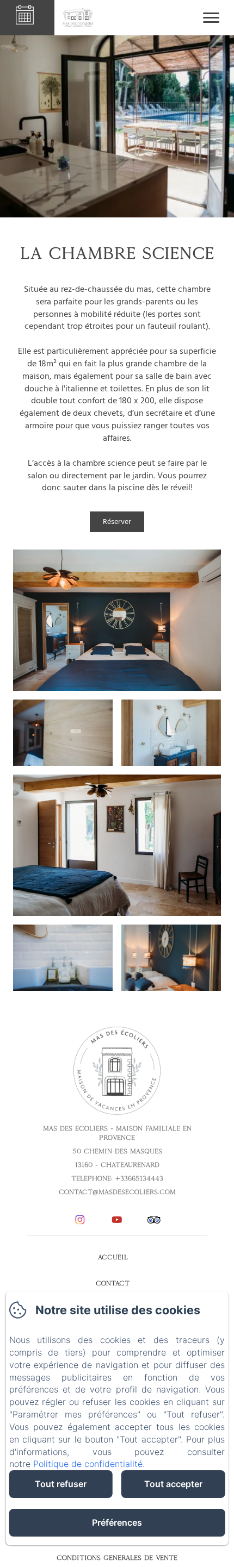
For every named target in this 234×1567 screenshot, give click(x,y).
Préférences (117, 1522)
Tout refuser (61, 1483)
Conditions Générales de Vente (117, 1558)
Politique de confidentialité (88, 1463)
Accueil (113, 1257)
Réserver (117, 521)
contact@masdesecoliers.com (117, 1192)
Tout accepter (173, 1483)
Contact (113, 1283)
